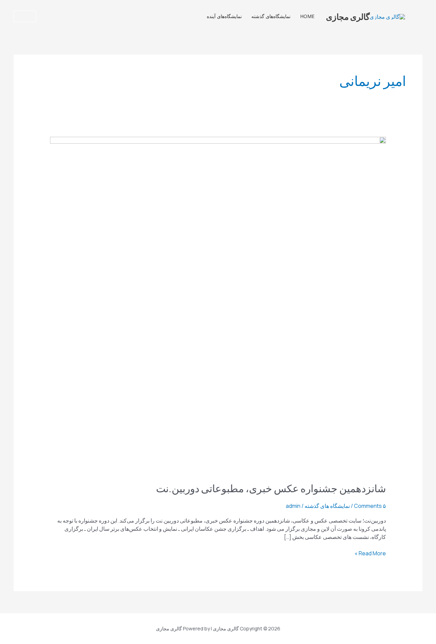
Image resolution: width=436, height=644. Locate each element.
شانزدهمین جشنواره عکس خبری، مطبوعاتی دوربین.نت (271, 488)
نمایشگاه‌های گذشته (271, 16)
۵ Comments (370, 506)
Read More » (370, 553)
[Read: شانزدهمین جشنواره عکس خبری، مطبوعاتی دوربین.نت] (218, 304)
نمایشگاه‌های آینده (224, 16)
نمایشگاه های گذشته (327, 506)
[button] (25, 16)
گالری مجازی (348, 16)
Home (307, 16)
